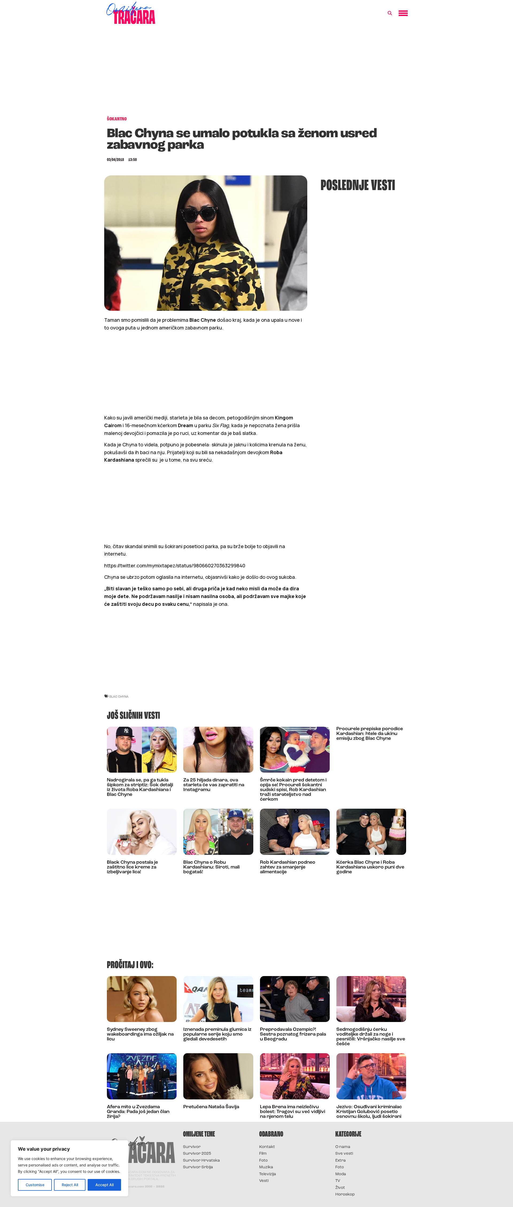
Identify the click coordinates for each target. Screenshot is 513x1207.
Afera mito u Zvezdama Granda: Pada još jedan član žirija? (138, 1112)
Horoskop (345, 1195)
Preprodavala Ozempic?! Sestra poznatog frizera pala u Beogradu (293, 1034)
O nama (342, 1147)
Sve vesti (344, 1154)
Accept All (104, 1184)
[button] (390, 13)
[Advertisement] (256, 73)
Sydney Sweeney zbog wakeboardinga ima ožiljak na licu (140, 1034)
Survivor (192, 1147)
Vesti (264, 1181)
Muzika (266, 1167)
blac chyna (119, 696)
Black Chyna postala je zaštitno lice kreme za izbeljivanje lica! (132, 867)
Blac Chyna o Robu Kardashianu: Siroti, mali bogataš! (211, 867)
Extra (340, 1161)
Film (263, 1154)
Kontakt (267, 1147)
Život (340, 1188)
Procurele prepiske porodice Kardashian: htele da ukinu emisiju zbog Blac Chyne (369, 734)
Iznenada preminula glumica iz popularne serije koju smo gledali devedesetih (217, 1034)
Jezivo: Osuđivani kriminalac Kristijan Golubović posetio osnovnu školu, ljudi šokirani (369, 1112)
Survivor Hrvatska (201, 1161)
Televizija (267, 1174)
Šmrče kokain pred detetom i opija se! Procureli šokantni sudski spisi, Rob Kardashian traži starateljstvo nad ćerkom (293, 790)
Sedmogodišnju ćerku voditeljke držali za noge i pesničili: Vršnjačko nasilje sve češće (370, 1037)
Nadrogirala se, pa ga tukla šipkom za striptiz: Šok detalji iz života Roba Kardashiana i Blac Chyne (140, 787)
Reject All (70, 1184)
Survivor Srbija (198, 1167)
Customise (35, 1184)
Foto (263, 1161)
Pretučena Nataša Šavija (211, 1107)
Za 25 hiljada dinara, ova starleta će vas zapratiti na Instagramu (213, 785)
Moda (340, 1174)
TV (337, 1181)
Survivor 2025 (197, 1154)
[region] (69, 1168)
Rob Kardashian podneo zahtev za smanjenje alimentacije (287, 867)
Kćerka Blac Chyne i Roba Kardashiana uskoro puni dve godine (370, 867)
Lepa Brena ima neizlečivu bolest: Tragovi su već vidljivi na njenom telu (292, 1112)
